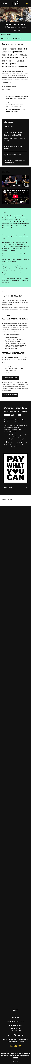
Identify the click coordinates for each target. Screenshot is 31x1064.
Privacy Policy (23, 1039)
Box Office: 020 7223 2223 (15, 1021)
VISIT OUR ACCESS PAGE (10, 395)
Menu (27, 3)
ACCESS (20, 38)
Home (15, 1010)
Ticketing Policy (12, 1041)
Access (5, 1039)
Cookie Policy (13, 1039)
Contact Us (15, 1017)
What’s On (4, 3)
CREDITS (15, 38)
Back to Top (15, 1046)
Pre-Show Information (10, 378)
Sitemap (21, 1041)
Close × (15, 1061)
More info (15, 1058)
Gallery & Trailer (6, 38)
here (17, 337)
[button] (6, 35)
